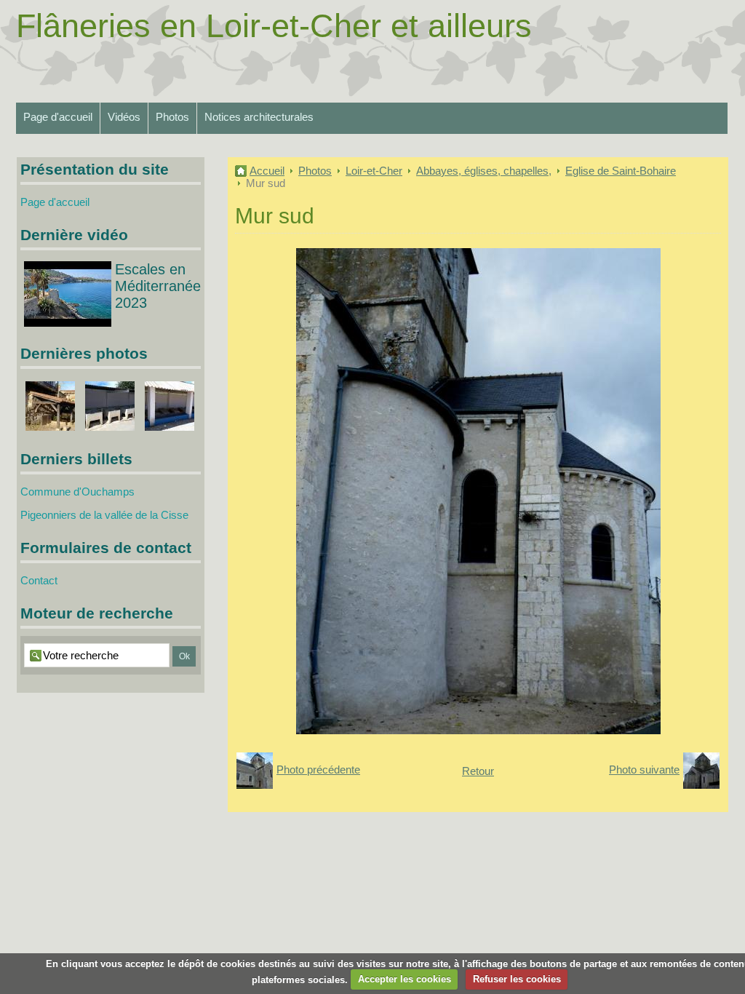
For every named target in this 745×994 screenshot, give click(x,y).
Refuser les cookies (517, 979)
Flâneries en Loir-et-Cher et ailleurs (274, 25)
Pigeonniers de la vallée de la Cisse (104, 515)
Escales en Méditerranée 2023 (158, 286)
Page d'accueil (57, 117)
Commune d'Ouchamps (77, 491)
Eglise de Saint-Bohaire (620, 170)
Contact (38, 580)
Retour (478, 771)
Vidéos (124, 117)
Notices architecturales (259, 117)
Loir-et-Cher (374, 170)
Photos (172, 117)
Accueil (267, 170)
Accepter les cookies (404, 979)
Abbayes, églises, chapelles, (483, 170)
